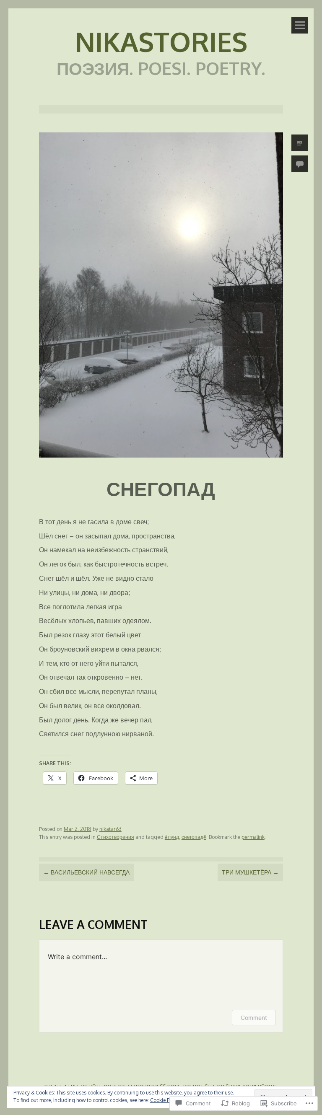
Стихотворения (115, 836)
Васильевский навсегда (86, 872)
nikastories (161, 41)
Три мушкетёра (250, 872)
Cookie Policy (165, 1100)
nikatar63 (110, 828)
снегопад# (194, 836)
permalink (253, 836)
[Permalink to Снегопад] (161, 459)
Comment (254, 1017)
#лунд (172, 836)
